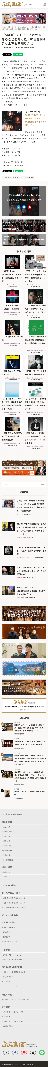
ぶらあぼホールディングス (13, 1012)
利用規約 (6, 981)
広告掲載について (10, 976)
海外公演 (6, 855)
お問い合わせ (8, 1026)
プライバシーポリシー (11, 986)
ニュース (6, 827)
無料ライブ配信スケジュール (14, 898)
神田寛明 (30, 177)
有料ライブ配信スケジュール (14, 903)
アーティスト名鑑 (10, 914)
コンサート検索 (9, 885)
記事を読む (7, 821)
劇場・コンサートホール (12, 955)
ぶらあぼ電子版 (9, 927)
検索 (42, 484)
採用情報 (6, 1016)
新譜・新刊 (7, 850)
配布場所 (6, 932)
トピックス (7, 836)
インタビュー (8, 846)
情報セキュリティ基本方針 (13, 1021)
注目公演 (6, 841)
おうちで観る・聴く (11, 892)
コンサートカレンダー (12, 814)
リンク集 (6, 949)
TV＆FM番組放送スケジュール (14, 907)
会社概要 (6, 1006)
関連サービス (8, 994)
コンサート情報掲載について (14, 972)
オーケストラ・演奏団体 (12, 959)
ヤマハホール (8, 877)
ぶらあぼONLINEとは (12, 967)
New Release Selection (26, 48)
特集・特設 (7, 867)
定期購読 (6, 937)
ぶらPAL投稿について (11, 941)
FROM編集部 (8, 860)
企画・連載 (7, 831)
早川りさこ (19, 177)
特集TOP (6, 872)
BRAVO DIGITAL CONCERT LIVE (16, 999)
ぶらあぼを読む (9, 922)
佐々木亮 (7, 177)
